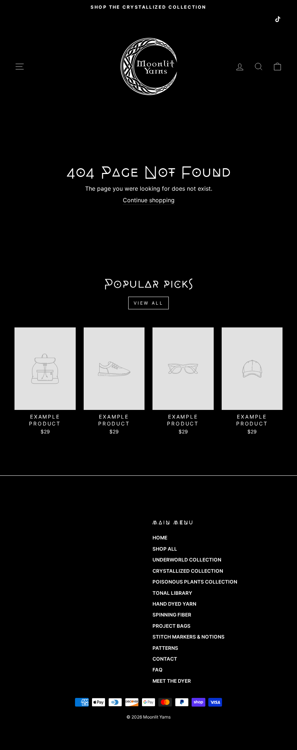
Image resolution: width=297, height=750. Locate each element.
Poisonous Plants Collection (194, 582)
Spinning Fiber (171, 615)
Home (159, 538)
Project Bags (171, 626)
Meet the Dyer (171, 681)
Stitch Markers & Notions (188, 637)
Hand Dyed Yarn (174, 604)
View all (149, 303)
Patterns (165, 648)
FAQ (157, 670)
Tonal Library (172, 593)
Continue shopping (149, 200)
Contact (164, 659)
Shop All (164, 549)
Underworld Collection (186, 560)
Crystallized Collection (187, 571)
